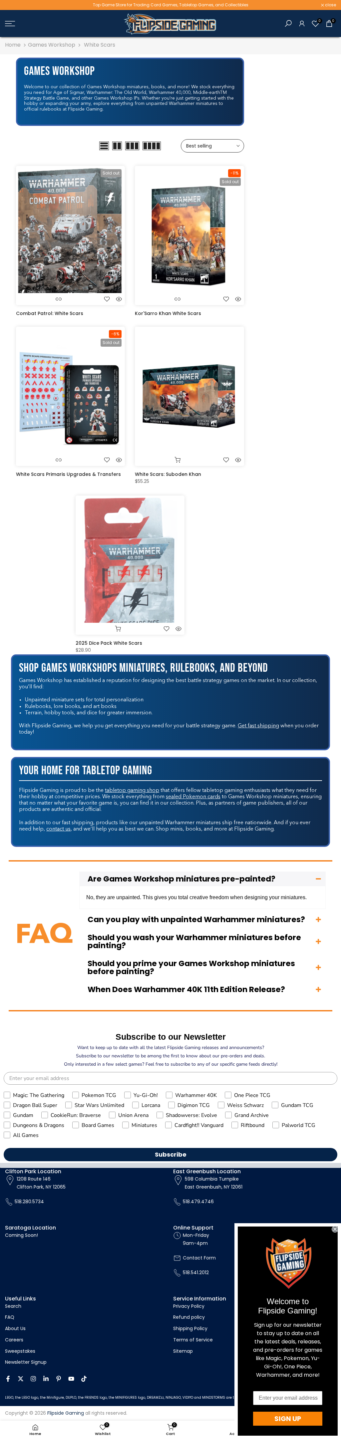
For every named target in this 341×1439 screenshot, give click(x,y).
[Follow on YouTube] (71, 1379)
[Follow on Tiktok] (84, 1379)
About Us (15, 1328)
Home (13, 45)
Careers (14, 1339)
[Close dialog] (335, 1229)
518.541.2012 (196, 1272)
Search (13, 1306)
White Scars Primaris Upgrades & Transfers (68, 474)
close (14, 5)
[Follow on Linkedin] (46, 1379)
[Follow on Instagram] (33, 1379)
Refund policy (189, 1317)
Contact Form (199, 1258)
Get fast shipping (258, 726)
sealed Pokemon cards (193, 797)
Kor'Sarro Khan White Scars (168, 313)
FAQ (9, 1317)
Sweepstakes (20, 1351)
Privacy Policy (188, 1306)
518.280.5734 (29, 1201)
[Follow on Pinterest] (59, 1379)
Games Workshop (51, 45)
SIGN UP (287, 1418)
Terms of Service (193, 1339)
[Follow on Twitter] (21, 1379)
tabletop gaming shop (132, 790)
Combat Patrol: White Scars (49, 313)
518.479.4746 (198, 1201)
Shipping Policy (190, 1328)
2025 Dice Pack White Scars (109, 643)
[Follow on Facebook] (8, 1379)
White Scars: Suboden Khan (168, 474)
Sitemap (183, 1351)
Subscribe (170, 1154)
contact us (58, 829)
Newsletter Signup (26, 1362)
